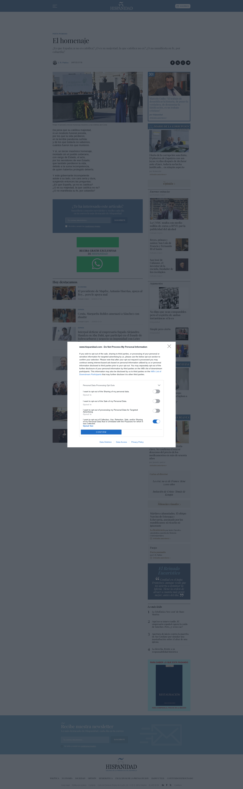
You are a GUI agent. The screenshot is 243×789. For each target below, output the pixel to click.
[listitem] (121, 385)
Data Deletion (106, 442)
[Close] (170, 347)
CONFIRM (101, 432)
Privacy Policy (137, 442)
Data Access (121, 442)
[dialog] (121, 394)
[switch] (156, 391)
